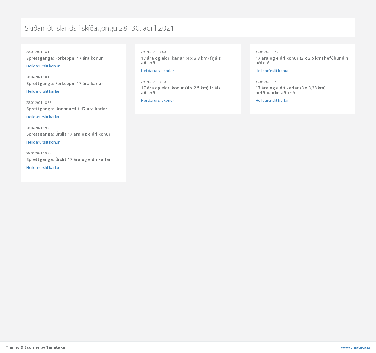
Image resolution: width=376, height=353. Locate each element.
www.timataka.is (355, 347)
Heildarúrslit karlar (43, 91)
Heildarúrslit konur (43, 66)
